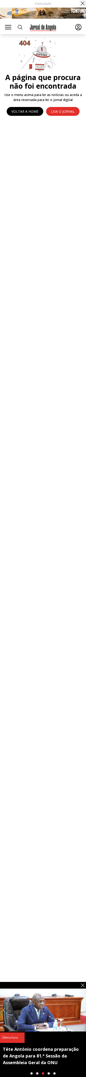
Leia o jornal (63, 111)
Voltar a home (24, 111)
